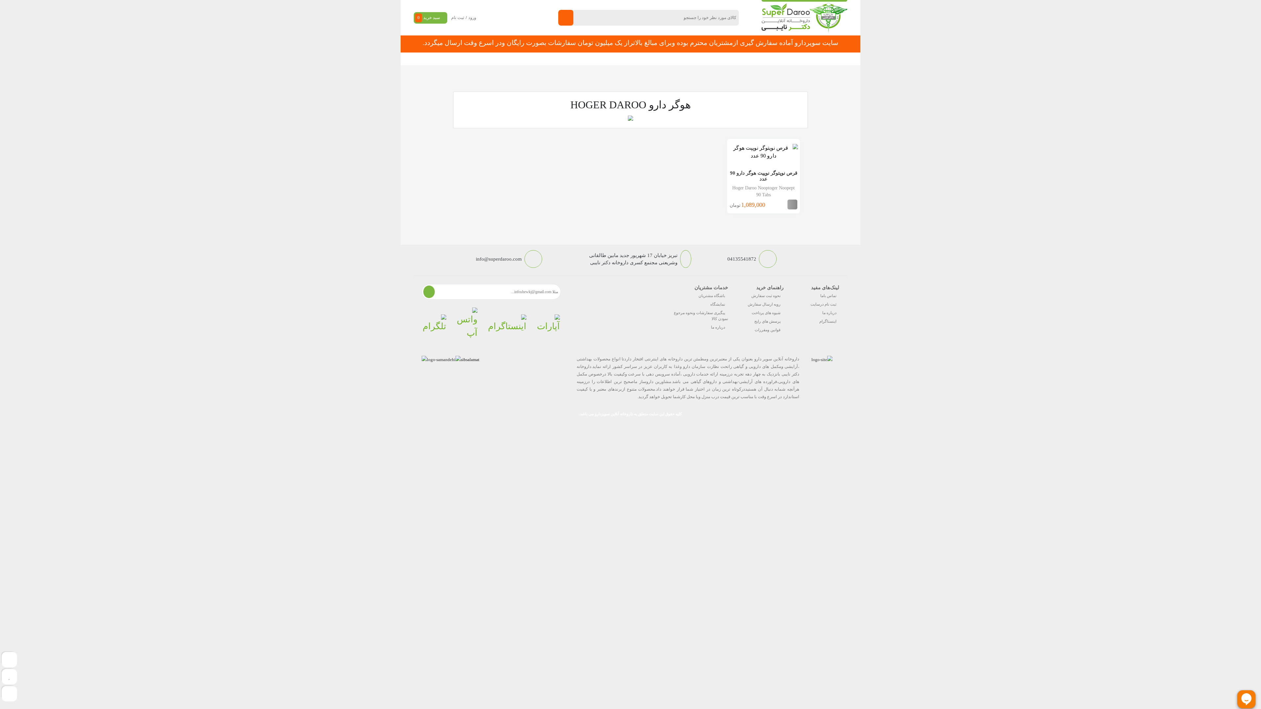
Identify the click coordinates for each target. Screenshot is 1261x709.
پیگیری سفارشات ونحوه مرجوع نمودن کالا (701, 316)
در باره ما (533, 58)
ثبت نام (457, 17)
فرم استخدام (594, 58)
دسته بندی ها (724, 58)
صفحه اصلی (758, 58)
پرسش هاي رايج (767, 321)
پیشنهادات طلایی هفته (637, 58)
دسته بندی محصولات (807, 58)
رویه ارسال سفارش (764, 304)
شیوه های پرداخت (766, 313)
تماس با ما (562, 58)
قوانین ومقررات (768, 330)
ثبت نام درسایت (823, 304)
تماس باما (828, 295)
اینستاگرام (827, 321)
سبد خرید (428, 17)
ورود (472, 17)
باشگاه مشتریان (711, 295)
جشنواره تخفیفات (685, 58)
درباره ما (829, 313)
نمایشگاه (717, 304)
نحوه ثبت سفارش (497, 58)
